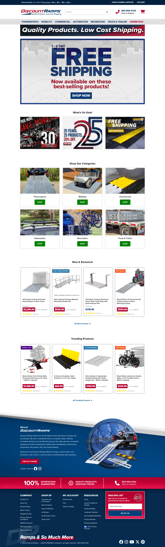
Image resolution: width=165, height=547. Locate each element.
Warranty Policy (25, 526)
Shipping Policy (25, 514)
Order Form (46, 519)
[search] (107, 12)
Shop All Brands (47, 508)
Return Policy (25, 510)
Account (141, 2)
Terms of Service (26, 530)
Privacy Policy (25, 506)
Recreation (98, 21)
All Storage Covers (48, 516)
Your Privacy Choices (90, 527)
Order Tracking (68, 506)
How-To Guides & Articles (122, 2)
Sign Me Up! (125, 513)
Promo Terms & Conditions (26, 518)
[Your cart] (142, 12)
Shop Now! (47, 2)
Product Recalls (89, 519)
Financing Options (90, 523)
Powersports (30, 21)
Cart (64, 503)
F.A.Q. (86, 499)
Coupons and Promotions (47, 500)
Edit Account (67, 499)
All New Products (82, 323)
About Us (23, 503)
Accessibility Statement (92, 516)
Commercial (62, 21)
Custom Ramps (89, 508)
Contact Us (24, 499)
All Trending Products (82, 400)
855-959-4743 (128, 10)
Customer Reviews (91, 512)
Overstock (136, 21)
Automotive (80, 21)
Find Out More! (30, 461)
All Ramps (45, 512)
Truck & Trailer (117, 21)
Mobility (46, 21)
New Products (47, 505)
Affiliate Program (26, 523)
